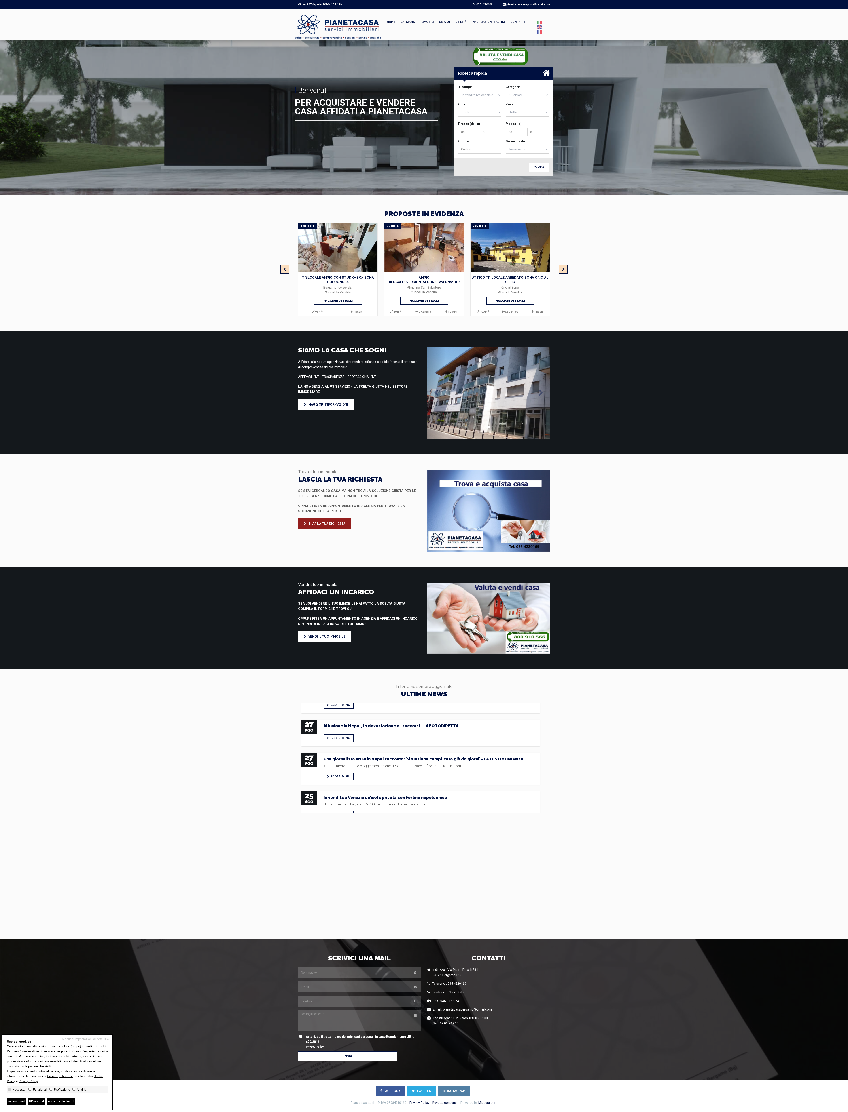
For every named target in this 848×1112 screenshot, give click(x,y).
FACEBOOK (392, 1091)
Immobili (427, 21)
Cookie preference (60, 1076)
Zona (509, 104)
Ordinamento (515, 141)
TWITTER (423, 1091)
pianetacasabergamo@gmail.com (528, 4)
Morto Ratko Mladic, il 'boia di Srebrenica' (366, 769)
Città (461, 104)
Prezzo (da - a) (469, 124)
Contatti (517, 21)
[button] (436, 393)
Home (391, 21)
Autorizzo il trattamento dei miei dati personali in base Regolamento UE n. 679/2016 (360, 1041)
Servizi (444, 21)
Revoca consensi (444, 1103)
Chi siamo (408, 21)
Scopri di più (340, 710)
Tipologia (465, 87)
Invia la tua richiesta (326, 524)
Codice (463, 141)
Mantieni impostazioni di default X (85, 1039)
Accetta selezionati (61, 1101)
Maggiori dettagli (338, 300)
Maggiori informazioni (328, 404)
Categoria (513, 87)
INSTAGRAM (456, 1091)
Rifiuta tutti (36, 1101)
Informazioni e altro (488, 21)
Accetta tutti (16, 1101)
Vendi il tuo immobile (326, 636)
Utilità (460, 21)
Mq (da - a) (514, 124)
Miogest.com (487, 1103)
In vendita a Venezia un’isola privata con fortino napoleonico (385, 731)
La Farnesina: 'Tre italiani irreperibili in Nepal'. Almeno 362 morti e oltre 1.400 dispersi (411, 813)
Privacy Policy (315, 1046)
